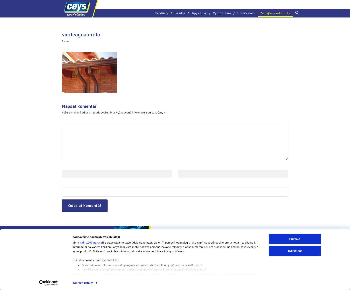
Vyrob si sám (222, 13)
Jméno (68, 166)
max (68, 41)
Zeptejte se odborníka (275, 13)
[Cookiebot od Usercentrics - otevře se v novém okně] (48, 283)
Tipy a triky (199, 13)
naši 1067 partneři (92, 242)
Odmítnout (295, 250)
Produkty (161, 13)
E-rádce (180, 13)
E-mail (183, 166)
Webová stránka (76, 183)
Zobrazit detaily (83, 282)
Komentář (72, 120)
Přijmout (294, 238)
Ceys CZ (80, 8)
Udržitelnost (245, 13)
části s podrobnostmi (194, 274)
